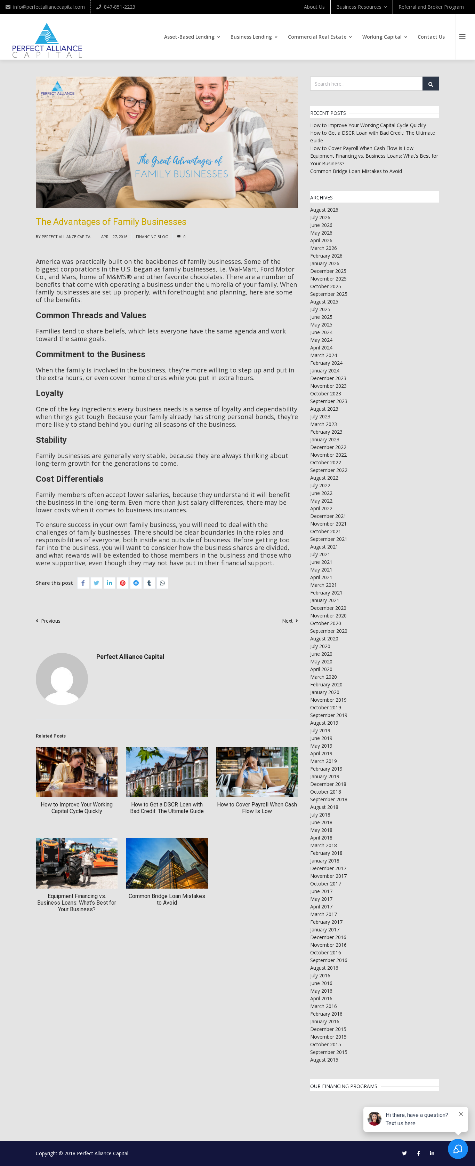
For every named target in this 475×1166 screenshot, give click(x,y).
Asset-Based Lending (189, 36)
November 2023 (328, 386)
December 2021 (328, 516)
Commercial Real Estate (317, 36)
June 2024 (321, 332)
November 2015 (328, 1036)
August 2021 (324, 546)
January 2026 (324, 263)
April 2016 (321, 998)
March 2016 (323, 1006)
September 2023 (328, 401)
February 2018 (326, 853)
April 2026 (321, 240)
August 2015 (324, 1059)
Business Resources (358, 6)
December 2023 (328, 378)
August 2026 (324, 209)
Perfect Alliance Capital (67, 236)
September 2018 (328, 799)
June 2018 (321, 822)
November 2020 (328, 615)
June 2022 (321, 493)
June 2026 (321, 225)
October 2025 (325, 286)
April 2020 (321, 669)
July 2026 (320, 217)
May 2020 (321, 661)
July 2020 (320, 646)
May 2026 (321, 232)
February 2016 (326, 1013)
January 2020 (324, 692)
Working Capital (382, 36)
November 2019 (328, 699)
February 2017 (326, 922)
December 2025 (328, 271)
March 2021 (323, 585)
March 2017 (323, 914)
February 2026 (326, 255)
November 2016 (328, 945)
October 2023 (325, 393)
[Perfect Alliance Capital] (47, 40)
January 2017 (324, 929)
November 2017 (328, 876)
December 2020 (328, 608)
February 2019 (326, 768)
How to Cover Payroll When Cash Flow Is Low (257, 807)
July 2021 (320, 554)
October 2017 (325, 883)
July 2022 (320, 485)
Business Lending (251, 36)
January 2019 (324, 776)
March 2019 (323, 761)
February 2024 (326, 363)
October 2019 (325, 707)
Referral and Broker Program (431, 6)
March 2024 (323, 355)
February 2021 (326, 592)
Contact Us (431, 36)
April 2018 (321, 837)
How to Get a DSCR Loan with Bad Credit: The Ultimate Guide (167, 807)
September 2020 (328, 631)
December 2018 (328, 784)
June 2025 (321, 317)
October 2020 (325, 623)
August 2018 (324, 807)
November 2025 (328, 278)
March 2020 (323, 676)
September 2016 (328, 960)
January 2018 (324, 860)
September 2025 (328, 294)
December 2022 (328, 447)
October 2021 (325, 531)
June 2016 (321, 983)
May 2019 (321, 745)
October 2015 (325, 1044)
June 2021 (321, 562)
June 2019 (321, 738)
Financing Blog (152, 236)
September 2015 (328, 1052)
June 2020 (321, 654)
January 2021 (324, 600)
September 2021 (328, 539)
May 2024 (321, 340)
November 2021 (328, 523)
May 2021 (321, 569)
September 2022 (328, 470)
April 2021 (321, 577)
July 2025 (320, 309)
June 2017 (321, 891)
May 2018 (321, 830)
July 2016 (320, 975)
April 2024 (321, 347)
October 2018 (325, 791)
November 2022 (328, 454)
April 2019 (321, 753)
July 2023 (320, 416)
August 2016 (324, 967)
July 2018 (320, 814)
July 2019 (320, 730)
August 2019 (324, 722)
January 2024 (324, 370)
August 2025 (324, 301)
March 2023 (323, 424)
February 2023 (326, 431)
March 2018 (323, 845)
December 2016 (328, 937)
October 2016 (325, 952)
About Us (314, 6)
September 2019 (328, 715)
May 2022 (321, 500)
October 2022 (325, 462)
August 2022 (324, 477)
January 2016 (324, 1021)
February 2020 (326, 684)
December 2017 (328, 868)
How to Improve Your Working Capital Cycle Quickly (77, 807)
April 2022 (321, 508)
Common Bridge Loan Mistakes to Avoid (167, 899)
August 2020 (324, 638)
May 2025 (321, 324)
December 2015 (328, 1029)
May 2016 (321, 990)
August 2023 (324, 408)
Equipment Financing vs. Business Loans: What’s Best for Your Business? (76, 903)
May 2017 (321, 899)
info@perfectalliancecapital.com (49, 6)
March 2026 (323, 248)
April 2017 (321, 906)
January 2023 (324, 439)
